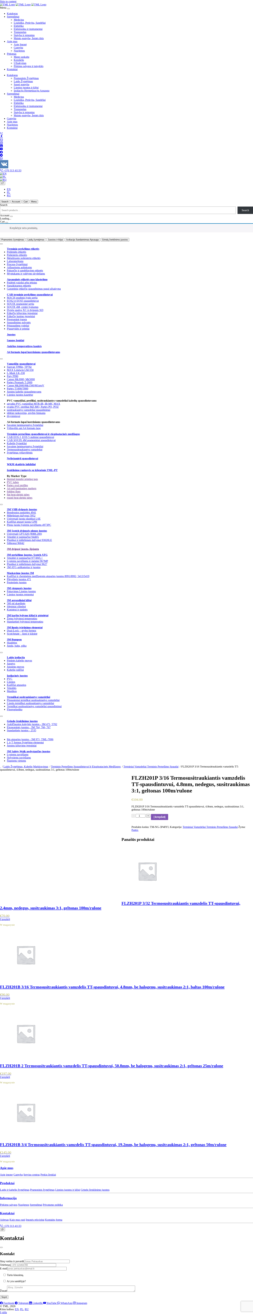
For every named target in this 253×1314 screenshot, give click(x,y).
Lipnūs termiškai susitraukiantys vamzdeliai (30, 703)
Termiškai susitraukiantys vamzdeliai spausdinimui (34, 706)
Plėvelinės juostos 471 (19, 579)
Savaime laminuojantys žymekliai (25, 425)
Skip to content (8, 1)
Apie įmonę (6, 1174)
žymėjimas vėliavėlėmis (20, 452)
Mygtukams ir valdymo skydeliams (26, 273)
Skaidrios (12, 642)
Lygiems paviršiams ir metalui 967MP (27, 561)
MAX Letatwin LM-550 (20, 370)
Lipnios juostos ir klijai (26, 87)
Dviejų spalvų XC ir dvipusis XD (25, 310)
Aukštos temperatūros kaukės (24, 346)
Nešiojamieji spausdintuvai (22, 458)
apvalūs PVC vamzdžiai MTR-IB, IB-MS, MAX (33, 403)
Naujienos (19, 50)
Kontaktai (12, 69)
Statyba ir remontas (24, 35)
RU (9, 195)
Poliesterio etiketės (17, 255)
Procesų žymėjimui (17, 264)
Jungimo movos (15, 666)
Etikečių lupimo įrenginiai (21, 316)
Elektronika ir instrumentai (28, 29)
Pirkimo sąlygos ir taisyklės (28, 66)
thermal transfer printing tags (22, 479)
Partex (134, 830)
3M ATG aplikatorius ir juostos (23, 567)
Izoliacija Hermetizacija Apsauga (31, 90)
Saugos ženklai (15, 340)
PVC (9, 678)
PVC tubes (13, 482)
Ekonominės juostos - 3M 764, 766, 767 (29, 727)
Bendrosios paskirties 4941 (21, 512)
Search (3, 204)
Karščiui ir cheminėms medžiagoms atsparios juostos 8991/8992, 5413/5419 (48, 576)
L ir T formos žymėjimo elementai (25, 742)
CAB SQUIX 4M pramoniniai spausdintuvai (31, 440)
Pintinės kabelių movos (19, 660)
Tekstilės (11, 688)
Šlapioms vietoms (16, 760)
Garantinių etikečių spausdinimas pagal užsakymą (34, 288)
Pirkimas (11, 53)
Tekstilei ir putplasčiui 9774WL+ (25, 557)
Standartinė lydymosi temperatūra (25, 621)
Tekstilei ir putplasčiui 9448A (23, 536)
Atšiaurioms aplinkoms (19, 267)
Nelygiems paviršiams (19, 757)
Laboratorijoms (15, 261)
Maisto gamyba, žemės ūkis (29, 38)
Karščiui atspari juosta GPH (22, 521)
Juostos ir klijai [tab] (55, 239)
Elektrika (19, 25)
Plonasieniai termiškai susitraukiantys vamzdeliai (33, 700)
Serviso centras (31, 1174)
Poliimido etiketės (16, 251)
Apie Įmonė (20, 44)
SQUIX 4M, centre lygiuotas (22, 307)
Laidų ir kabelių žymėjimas (14, 1189)
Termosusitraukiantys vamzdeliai (24, 449)
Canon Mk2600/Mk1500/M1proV (25, 385)
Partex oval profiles (17, 485)
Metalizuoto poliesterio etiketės (23, 258)
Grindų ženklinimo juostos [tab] (115, 239)
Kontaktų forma (53, 1219)
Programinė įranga (17, 319)
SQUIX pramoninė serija (20, 303)
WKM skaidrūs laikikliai (21, 464)
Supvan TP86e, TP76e (19, 366)
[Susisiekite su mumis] (2, 1229)
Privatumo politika (53, 1204)
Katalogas (12, 13)
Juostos (11, 334)
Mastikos (12, 691)
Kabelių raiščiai (15, 669)
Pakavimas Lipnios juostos (21, 591)
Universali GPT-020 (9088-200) (24, 533)
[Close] (8, 8)
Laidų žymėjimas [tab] (36, 239)
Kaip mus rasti (17, 1219)
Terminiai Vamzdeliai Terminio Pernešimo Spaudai (210, 827)
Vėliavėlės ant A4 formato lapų (24, 428)
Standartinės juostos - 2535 (21, 730)
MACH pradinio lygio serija (22, 297)
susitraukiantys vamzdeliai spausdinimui (28, 409)
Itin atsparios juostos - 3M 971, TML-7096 (30, 739)
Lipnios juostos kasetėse (20, 394)
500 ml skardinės (16, 603)
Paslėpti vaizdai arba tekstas (22, 282)
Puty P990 (12, 376)
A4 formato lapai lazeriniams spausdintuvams (33, 352)
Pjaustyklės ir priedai (18, 328)
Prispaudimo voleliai (18, 325)
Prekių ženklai (48, 1174)
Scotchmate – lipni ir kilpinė (22, 633)
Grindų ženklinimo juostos (95, 1189)
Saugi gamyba (21, 84)
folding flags (13, 491)
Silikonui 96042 (15, 543)
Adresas (4, 1219)
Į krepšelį (159, 817)
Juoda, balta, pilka (17, 645)
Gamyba (18, 47)
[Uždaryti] (1, 1247)
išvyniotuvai (13, 416)
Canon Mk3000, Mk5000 (21, 379)
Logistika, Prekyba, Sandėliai (30, 22)
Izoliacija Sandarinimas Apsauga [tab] (82, 239)
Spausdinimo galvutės (19, 322)
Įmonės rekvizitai (35, 1219)
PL (8, 192)
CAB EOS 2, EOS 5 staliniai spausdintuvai (30, 437)
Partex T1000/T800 (17, 388)
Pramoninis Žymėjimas (26, 78)
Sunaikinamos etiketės (19, 285)
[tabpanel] (126, 297)
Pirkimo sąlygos (8, 1204)
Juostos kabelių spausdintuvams (24, 391)
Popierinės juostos (17, 582)
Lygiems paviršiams (17, 754)
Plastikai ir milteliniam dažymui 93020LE (29, 540)
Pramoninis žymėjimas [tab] (12, 239)
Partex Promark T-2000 (19, 382)
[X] (1, 243)
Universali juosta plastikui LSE (24, 518)
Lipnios (11, 681)
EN (9, 189)
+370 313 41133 (12, 170)
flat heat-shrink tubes (18, 494)
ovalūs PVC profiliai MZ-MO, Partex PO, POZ (33, 406)
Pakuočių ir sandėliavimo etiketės (25, 270)
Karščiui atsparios (16, 685)
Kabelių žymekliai (17, 443)
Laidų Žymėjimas (23, 81)
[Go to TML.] (0, 766)
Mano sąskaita (21, 56)
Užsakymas (20, 63)
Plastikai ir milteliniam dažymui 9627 (27, 564)
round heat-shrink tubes (19, 497)
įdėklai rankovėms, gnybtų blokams (26, 413)
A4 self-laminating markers (21, 488)
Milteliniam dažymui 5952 (21, 515)
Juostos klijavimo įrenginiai (21, 745)
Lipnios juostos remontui (20, 594)
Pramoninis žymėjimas (42, 1189)
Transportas (20, 32)
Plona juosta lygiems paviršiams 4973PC (29, 524)
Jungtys (11, 663)
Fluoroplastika (14, 709)
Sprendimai (13, 16)
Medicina (19, 19)
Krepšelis (19, 60)
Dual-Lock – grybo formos (21, 630)
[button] (126, 1168)
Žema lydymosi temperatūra (22, 618)
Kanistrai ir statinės (17, 609)
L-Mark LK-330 (16, 373)
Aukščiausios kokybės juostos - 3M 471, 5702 (32, 724)
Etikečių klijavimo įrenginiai (22, 313)
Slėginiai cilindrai (16, 606)
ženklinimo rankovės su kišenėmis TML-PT (32, 470)
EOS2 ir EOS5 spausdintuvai (23, 300)
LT (2, 183)
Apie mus (12, 41)
